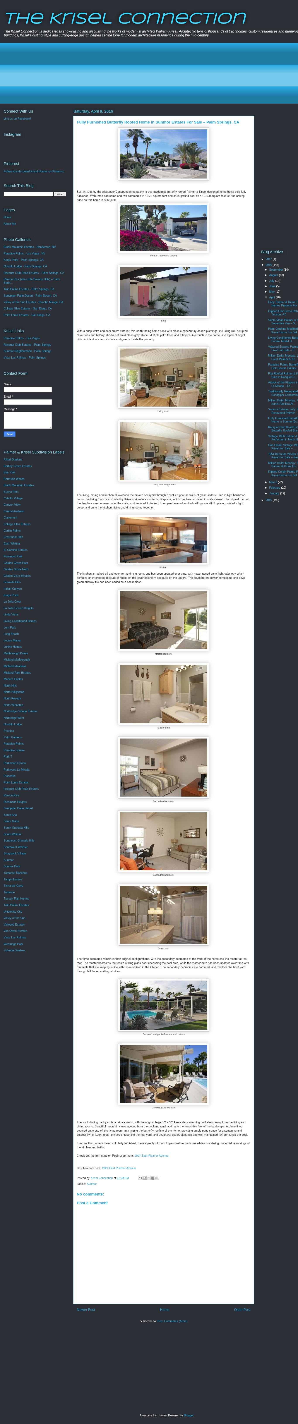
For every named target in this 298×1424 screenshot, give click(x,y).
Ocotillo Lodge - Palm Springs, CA (25, 266)
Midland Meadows (15, 666)
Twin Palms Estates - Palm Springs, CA (29, 289)
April (272, 297)
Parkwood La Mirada (16, 769)
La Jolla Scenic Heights (19, 608)
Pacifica (9, 730)
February (275, 487)
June (272, 286)
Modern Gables (13, 679)
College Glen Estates (17, 524)
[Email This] (140, 1178)
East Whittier (12, 543)
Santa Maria (11, 821)
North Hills (10, 685)
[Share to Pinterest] (157, 1178)
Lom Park (10, 627)
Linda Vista (11, 614)
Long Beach (11, 634)
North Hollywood (14, 692)
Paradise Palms (14, 743)
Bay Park (9, 472)
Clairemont (10, 517)
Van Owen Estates (15, 931)
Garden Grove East (16, 563)
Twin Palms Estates (16, 905)
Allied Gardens (13, 459)
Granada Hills (12, 582)
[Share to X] (148, 1178)
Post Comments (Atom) (172, 1321)
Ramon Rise (11, 795)
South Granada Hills (16, 827)
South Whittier (13, 834)
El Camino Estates (15, 549)
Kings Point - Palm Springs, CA (24, 259)
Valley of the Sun (14, 918)
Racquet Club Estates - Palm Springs (27, 344)
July (272, 280)
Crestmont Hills (13, 537)
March (273, 482)
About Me (10, 223)
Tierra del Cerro (13, 885)
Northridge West (14, 718)
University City (13, 911)
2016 (269, 264)
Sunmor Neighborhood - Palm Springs (27, 351)
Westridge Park (13, 944)
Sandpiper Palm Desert (18, 808)
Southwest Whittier (15, 847)
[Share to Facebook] (153, 1178)
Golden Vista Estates (17, 575)
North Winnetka (13, 705)
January (274, 493)
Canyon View (12, 504)
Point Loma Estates (16, 782)
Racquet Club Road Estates (21, 788)
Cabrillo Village (13, 498)
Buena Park (11, 491)
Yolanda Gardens (14, 950)
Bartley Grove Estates (18, 466)
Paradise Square (14, 750)
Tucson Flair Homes (16, 898)
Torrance (9, 892)
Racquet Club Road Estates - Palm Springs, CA (34, 273)
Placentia (9, 776)
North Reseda (12, 698)
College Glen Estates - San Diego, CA (28, 308)
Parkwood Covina (15, 763)
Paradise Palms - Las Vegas (22, 338)
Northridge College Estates (21, 711)
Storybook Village (15, 853)
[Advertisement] (138, 73)
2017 (269, 259)
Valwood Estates (14, 924)
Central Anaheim (14, 511)
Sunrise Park (12, 866)
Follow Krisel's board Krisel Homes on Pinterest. (34, 171)
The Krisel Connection (124, 19)
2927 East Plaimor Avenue (151, 1155)
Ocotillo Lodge (13, 724)
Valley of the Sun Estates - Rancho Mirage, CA (33, 302)
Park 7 (8, 756)
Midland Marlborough (17, 659)
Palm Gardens (13, 737)
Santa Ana (10, 814)
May (272, 291)
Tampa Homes (13, 879)
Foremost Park (13, 556)
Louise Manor (12, 640)
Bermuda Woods (14, 479)
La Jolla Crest (12, 601)
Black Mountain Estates (19, 485)
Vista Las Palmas (15, 937)
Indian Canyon (13, 588)
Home (164, 1310)
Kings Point (11, 595)
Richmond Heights (15, 802)
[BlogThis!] (144, 1178)
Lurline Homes (13, 646)
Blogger (188, 1415)
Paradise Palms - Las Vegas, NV (24, 253)
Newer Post (86, 1310)
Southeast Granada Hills (19, 840)
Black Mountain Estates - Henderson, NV (30, 247)
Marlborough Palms (16, 653)
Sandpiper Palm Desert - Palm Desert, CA (30, 295)
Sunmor (92, 1183)
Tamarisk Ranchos (15, 872)
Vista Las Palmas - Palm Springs (25, 357)
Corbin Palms (12, 530)
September (276, 269)
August (274, 275)
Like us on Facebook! (17, 118)
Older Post (242, 1310)
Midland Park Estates (17, 672)
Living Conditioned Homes (20, 621)
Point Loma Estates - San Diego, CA (27, 315)
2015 (269, 500)
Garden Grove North (16, 569)
